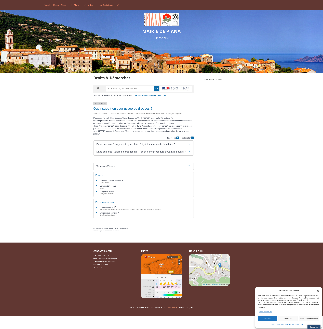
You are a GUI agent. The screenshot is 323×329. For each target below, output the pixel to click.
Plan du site (173, 307)
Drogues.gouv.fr (106, 207)
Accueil (47, 5)
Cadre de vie (89, 5)
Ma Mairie (75, 5)
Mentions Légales (298, 324)
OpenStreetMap (216, 284)
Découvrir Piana (59, 5)
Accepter (267, 318)
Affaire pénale (126, 95)
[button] (318, 290)
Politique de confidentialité (281, 324)
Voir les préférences (309, 318)
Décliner (287, 318)
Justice (115, 95)
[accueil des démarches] (98, 88)
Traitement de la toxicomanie (111, 180)
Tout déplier (186, 138)
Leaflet (205, 284)
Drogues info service (108, 213)
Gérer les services (265, 312)
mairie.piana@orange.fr (108, 258)
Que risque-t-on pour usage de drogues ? (151, 95)
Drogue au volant (107, 191)
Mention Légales (186, 307)
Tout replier (171, 138)
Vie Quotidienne (106, 5)
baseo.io (116, 231)
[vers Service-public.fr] (176, 89)
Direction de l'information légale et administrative (111, 229)
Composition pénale (108, 186)
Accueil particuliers (102, 95)
